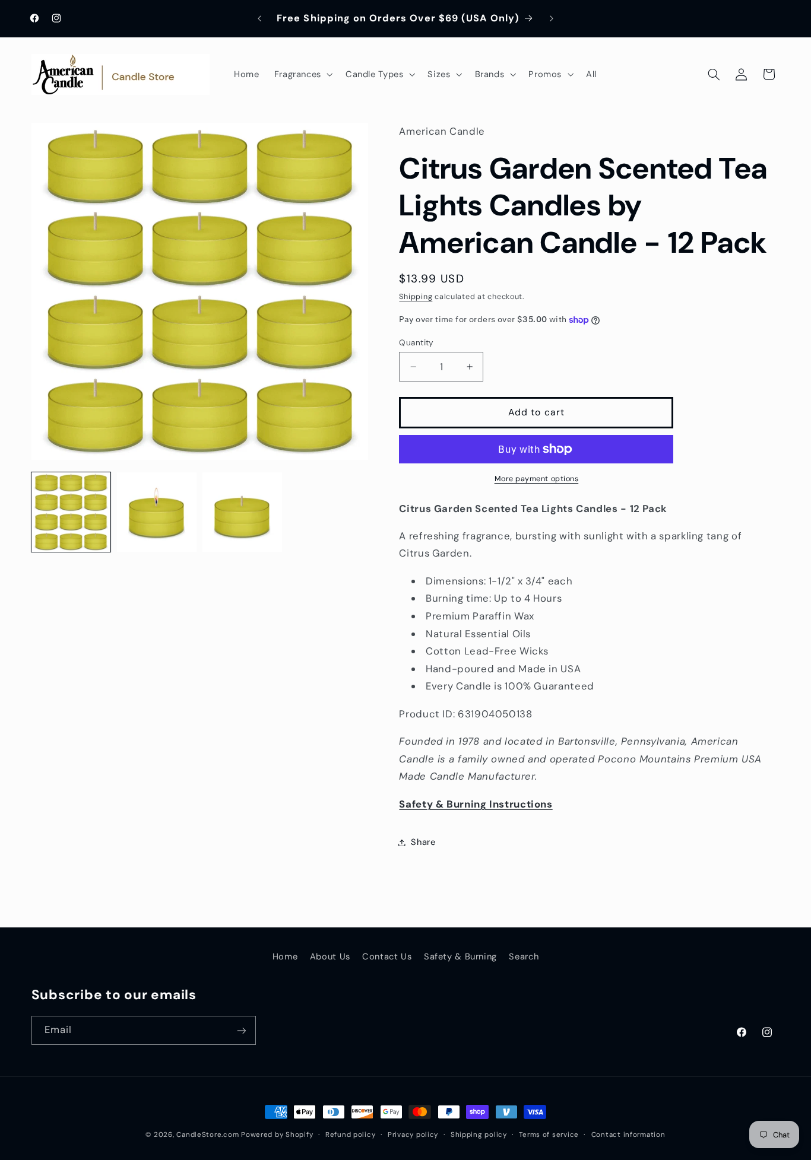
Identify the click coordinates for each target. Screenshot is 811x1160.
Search (523, 956)
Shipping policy (479, 1134)
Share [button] (423, 842)
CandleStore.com (207, 1134)
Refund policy (350, 1134)
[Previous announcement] (259, 18)
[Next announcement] (551, 18)
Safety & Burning (460, 956)
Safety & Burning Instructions (475, 804)
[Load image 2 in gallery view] (157, 512)
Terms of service (549, 1134)
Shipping (415, 297)
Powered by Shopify (277, 1134)
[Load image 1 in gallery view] (71, 512)
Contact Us (386, 956)
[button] (302, 74)
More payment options (537, 479)
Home (285, 956)
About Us (330, 956)
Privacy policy (413, 1134)
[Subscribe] (241, 1030)
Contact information (628, 1134)
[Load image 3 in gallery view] (242, 512)
